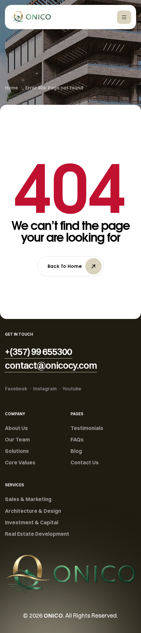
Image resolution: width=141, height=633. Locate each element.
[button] (38, 352)
